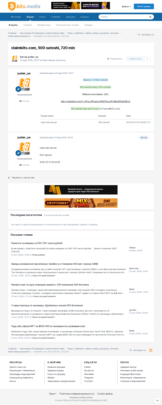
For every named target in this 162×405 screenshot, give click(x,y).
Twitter (87, 367)
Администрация (55, 370)
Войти (126, 6)
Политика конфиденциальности (76, 393)
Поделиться (115, 58)
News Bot (134, 268)
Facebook (89, 370)
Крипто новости (18, 367)
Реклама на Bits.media (131, 370)
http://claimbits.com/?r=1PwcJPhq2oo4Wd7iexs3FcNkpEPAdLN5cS (95, 101)
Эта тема (138, 17)
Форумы (13, 25)
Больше (85, 17)
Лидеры (88, 25)
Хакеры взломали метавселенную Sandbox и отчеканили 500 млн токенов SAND (54, 264)
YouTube (88, 381)
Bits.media (16, 17)
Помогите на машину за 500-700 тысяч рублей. (37, 243)
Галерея (27, 25)
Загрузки (70, 17)
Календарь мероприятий (22, 374)
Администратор (128, 367)
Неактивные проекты (53, 60)
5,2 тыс (26, 101)
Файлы (50, 377)
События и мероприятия (132, 381)
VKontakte (89, 374)
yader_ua (33, 56)
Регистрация (144, 6)
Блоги (43, 17)
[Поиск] (150, 16)
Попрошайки (38, 254)
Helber (132, 247)
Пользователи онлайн (67, 25)
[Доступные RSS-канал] (150, 350)
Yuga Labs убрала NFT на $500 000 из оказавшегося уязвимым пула (48, 326)
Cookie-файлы (105, 393)
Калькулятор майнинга (21, 377)
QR (104, 400)
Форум (30, 17)
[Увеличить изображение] (95, 119)
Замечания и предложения (61, 381)
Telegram (88, 377)
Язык (52, 393)
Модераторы (43, 25)
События (55, 17)
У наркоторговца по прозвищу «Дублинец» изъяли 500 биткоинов (47, 305)
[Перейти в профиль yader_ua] (14, 58)
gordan (132, 310)
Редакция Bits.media (130, 374)
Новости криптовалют (43, 275)
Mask (131, 289)
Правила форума (56, 367)
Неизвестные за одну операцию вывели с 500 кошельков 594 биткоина (50, 284)
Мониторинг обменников (22, 370)
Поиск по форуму (56, 374)
